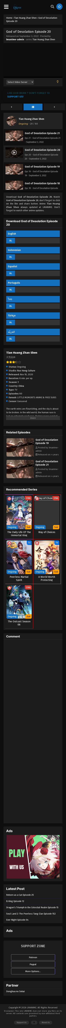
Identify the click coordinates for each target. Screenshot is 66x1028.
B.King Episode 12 (15, 901)
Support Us (21, 1022)
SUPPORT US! (15, 96)
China (21, 386)
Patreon (33, 957)
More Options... (33, 971)
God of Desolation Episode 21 (47, 463)
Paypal (33, 964)
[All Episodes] (33, 107)
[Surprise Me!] (59, 6)
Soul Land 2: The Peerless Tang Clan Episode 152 (31, 913)
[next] (54, 107)
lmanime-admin (15, 39)
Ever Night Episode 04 (17, 919)
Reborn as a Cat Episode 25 (20, 895)
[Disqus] (33, 685)
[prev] (11, 107)
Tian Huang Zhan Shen (44, 39)
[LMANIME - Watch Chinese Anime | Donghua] (17, 8)
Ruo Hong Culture (26, 370)
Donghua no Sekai (15, 991)
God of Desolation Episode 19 (47, 441)
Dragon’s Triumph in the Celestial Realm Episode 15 (32, 907)
